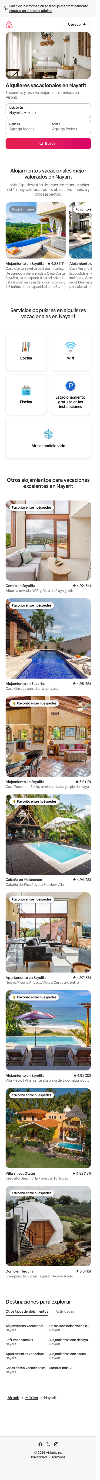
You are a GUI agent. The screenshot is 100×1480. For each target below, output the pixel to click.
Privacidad (39, 1457)
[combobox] (48, 113)
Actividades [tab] (65, 1311)
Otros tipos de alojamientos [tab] (27, 1311)
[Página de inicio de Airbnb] (9, 24)
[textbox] (26, 129)
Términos (58, 1457)
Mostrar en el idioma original (30, 11)
